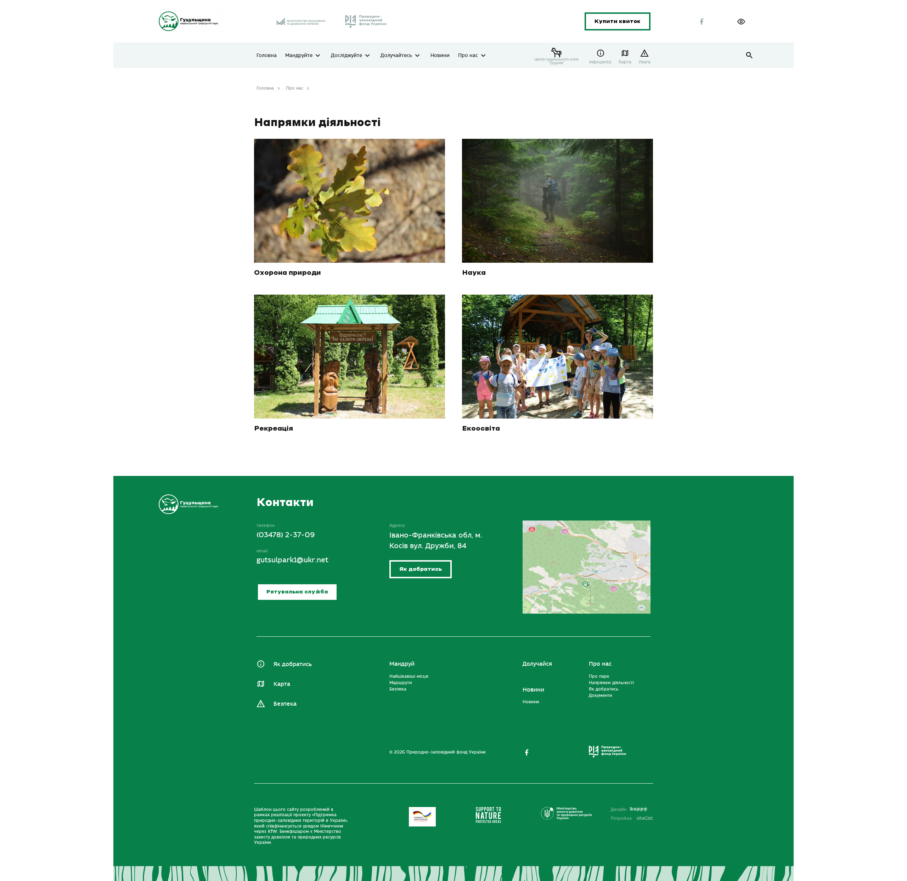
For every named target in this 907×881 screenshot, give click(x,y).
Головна (267, 55)
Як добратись (420, 569)
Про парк (599, 676)
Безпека (285, 704)
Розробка (632, 818)
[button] (741, 21)
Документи (600, 695)
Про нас (468, 55)
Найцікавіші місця (408, 676)
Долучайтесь (396, 55)
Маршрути (400, 682)
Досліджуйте (346, 55)
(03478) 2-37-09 (286, 535)
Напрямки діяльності (611, 682)
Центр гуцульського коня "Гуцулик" (556, 61)
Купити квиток (618, 21)
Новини (440, 55)
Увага (644, 61)
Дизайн (618, 809)
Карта (625, 61)
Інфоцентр (600, 61)
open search (749, 55)
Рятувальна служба (297, 592)
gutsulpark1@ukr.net (292, 560)
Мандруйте (298, 55)
